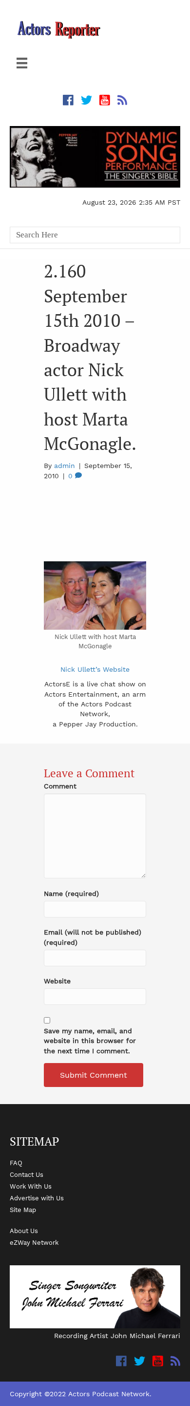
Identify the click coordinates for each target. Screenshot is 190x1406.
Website (57, 981)
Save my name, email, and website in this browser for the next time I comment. (90, 1041)
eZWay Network (34, 1242)
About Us (24, 1230)
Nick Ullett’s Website (95, 669)
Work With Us (31, 1186)
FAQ (16, 1162)
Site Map (23, 1209)
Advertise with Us (37, 1197)
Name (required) (71, 893)
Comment (60, 786)
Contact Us (26, 1174)
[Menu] (22, 63)
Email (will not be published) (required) (92, 937)
